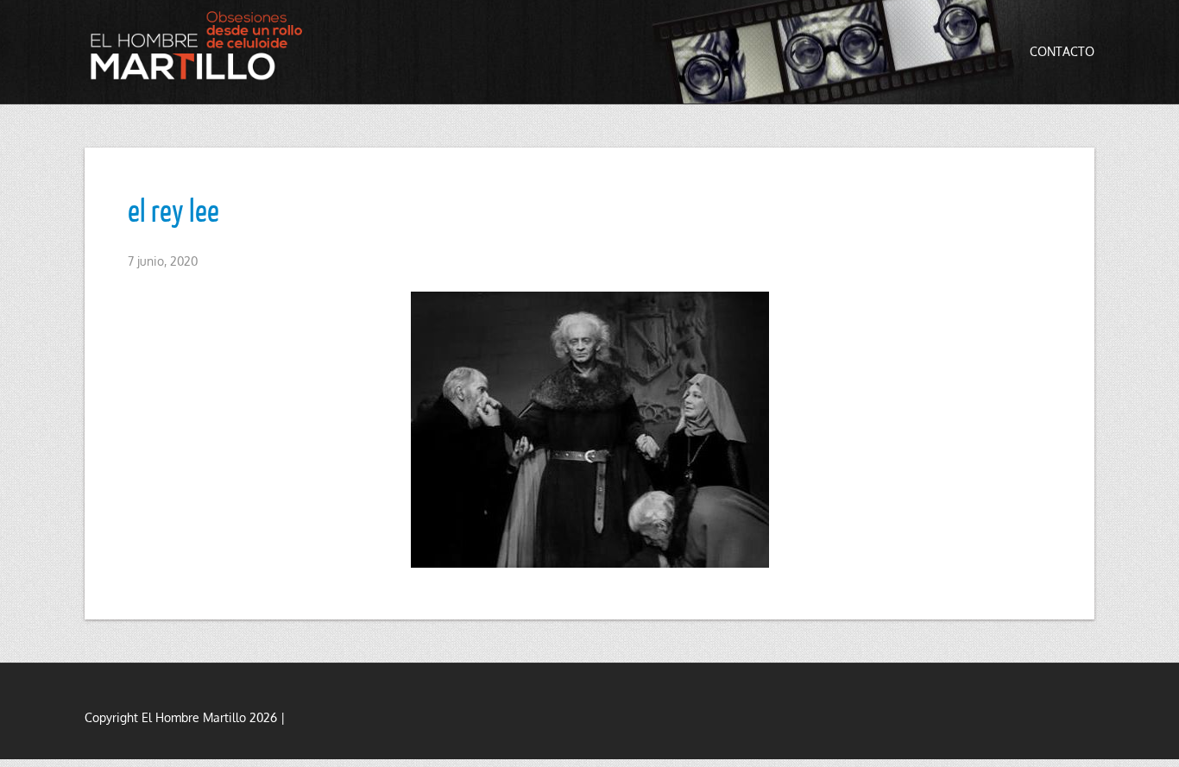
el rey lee (173, 210)
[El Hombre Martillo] (201, 45)
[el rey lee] (589, 430)
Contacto (1062, 51)
